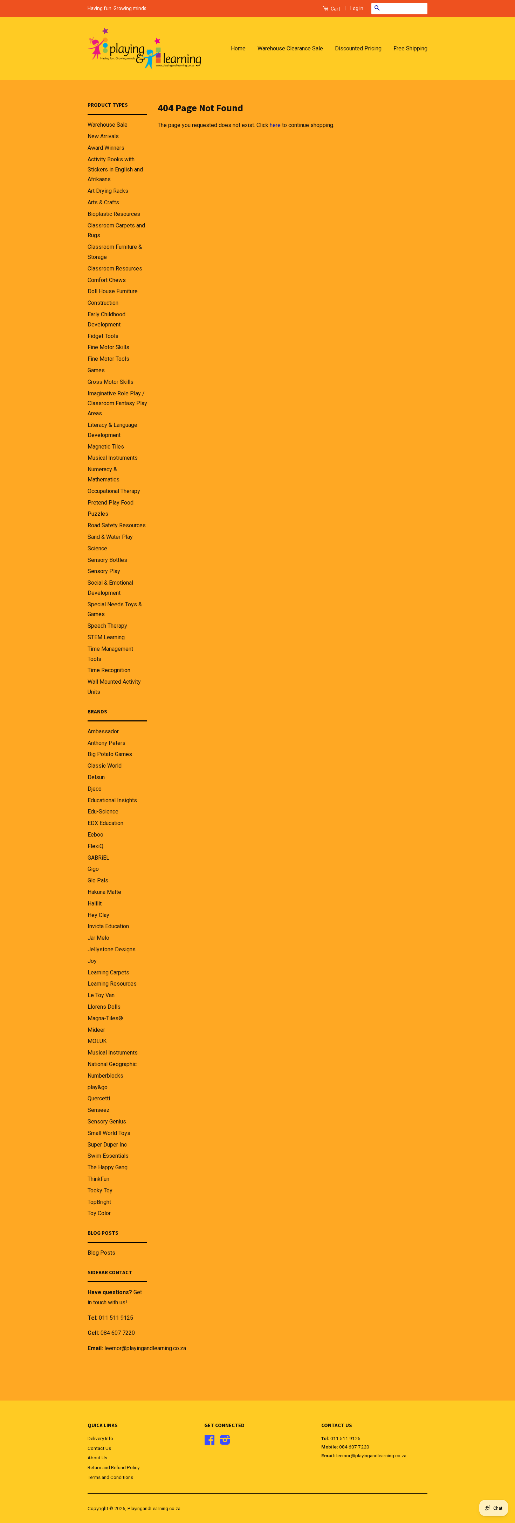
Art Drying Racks (108, 191)
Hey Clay (98, 915)
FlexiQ (95, 846)
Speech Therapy (107, 625)
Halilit (95, 903)
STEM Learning (106, 637)
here (275, 125)
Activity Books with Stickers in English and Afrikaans (115, 169)
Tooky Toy (100, 1190)
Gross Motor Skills (110, 382)
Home (238, 48)
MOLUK (97, 1041)
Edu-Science (103, 811)
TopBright (99, 1202)
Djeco (95, 788)
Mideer (96, 1030)
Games (96, 370)
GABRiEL (98, 857)
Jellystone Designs (112, 949)
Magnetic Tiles (106, 446)
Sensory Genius (107, 1121)
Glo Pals (98, 880)
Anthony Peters (106, 743)
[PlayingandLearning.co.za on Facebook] (209, 1442)
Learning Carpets (108, 972)
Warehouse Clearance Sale (290, 48)
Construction (103, 302)
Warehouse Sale (108, 124)
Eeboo (95, 834)
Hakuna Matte (104, 892)
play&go (98, 1087)
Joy (92, 961)
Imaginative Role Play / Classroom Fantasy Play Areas (117, 403)
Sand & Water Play (110, 537)
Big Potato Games (110, 754)
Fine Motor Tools (108, 358)
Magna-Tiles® (105, 1018)
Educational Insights (112, 800)
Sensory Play (104, 571)
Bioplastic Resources (114, 214)
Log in (356, 8)
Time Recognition (109, 670)
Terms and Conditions (110, 1477)
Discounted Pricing (358, 48)
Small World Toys (109, 1133)
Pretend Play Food (110, 502)
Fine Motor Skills (108, 347)
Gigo (93, 869)
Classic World (105, 765)
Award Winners (106, 147)
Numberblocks (105, 1075)
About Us (97, 1457)
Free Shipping (410, 48)
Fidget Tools (103, 336)
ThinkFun (98, 1179)
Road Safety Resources (117, 525)
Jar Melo (98, 938)
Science (97, 548)
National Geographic (112, 1064)
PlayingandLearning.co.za (154, 1508)
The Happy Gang (108, 1167)
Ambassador (103, 731)
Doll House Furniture (113, 291)
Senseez (99, 1110)
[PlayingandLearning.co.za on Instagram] (225, 1442)
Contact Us (99, 1448)
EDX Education (105, 823)
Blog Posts (101, 1252)
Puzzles (98, 513)
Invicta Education (108, 926)
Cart (335, 9)
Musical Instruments (113, 457)
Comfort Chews (107, 280)
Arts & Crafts (103, 202)
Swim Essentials (108, 1155)
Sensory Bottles (107, 560)
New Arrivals (103, 136)
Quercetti (99, 1098)
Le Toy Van (101, 995)
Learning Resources (112, 983)
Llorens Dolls (104, 1006)
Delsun (96, 777)
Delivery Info (100, 1438)
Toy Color (99, 1213)
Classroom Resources (115, 268)
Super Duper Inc (107, 1144)
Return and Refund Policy (113, 1467)
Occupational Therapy (114, 491)
